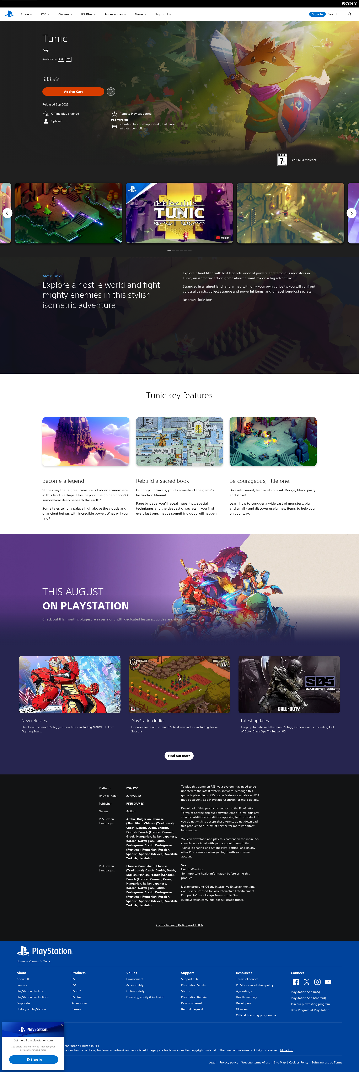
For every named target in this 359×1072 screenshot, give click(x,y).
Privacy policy (229, 1062)
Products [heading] (78, 973)
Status (185, 991)
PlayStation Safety (193, 985)
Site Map (280, 1062)
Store (25, 14)
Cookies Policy (298, 1062)
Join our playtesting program (310, 1004)
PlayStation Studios (30, 991)
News (139, 14)
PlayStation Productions (33, 997)
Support (161, 14)
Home (21, 961)
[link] (70, 696)
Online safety (135, 991)
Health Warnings (192, 869)
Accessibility (134, 985)
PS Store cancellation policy (254, 985)
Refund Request (192, 1009)
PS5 (44, 14)
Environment (134, 979)
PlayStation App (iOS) (305, 992)
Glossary (242, 1009)
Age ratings (244, 991)
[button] (179, 213)
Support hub (189, 979)
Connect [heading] (297, 973)
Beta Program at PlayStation (310, 1010)
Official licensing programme (256, 1015)
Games (63, 14)
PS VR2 (76, 991)
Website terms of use (255, 1062)
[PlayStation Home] (9, 14)
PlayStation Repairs (194, 997)
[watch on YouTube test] (222, 238)
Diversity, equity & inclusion (145, 997)
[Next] (352, 213)
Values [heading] (131, 973)
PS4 (73, 985)
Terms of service (247, 979)
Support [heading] (187, 973)
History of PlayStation (31, 1009)
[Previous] (7, 213)
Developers (243, 1003)
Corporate (23, 1003)
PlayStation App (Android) (308, 998)
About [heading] (21, 973)
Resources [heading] (244, 973)
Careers (22, 985)
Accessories (114, 14)
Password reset (191, 1003)
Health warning (246, 997)
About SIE (23, 979)
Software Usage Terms (327, 1062)
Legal (212, 1062)
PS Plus (87, 14)
